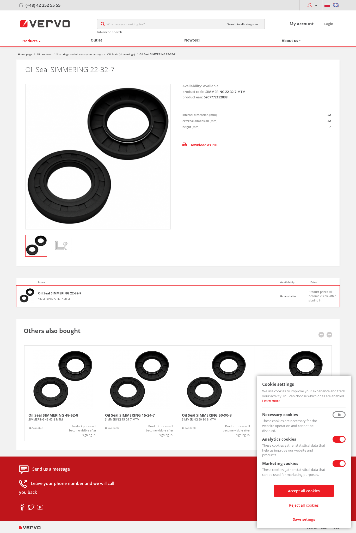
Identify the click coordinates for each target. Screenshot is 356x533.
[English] (336, 5)
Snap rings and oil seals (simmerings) (79, 54)
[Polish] (327, 5)
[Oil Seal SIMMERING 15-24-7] (139, 393)
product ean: (192, 97)
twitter (31, 507)
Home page (25, 54)
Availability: (192, 86)
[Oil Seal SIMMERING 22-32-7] (98, 156)
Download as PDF (203, 145)
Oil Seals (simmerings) (121, 54)
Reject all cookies (304, 505)
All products (44, 54)
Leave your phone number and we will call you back (66, 488)
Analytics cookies (279, 439)
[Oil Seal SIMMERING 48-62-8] (62, 393)
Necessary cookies (280, 414)
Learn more (271, 400)
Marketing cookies (280, 463)
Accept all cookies (304, 490)
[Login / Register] (310, 5)
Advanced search (109, 32)
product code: (193, 91)
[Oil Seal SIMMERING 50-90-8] (216, 393)
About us (290, 40)
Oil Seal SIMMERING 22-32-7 (59, 293)
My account (302, 24)
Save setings (304, 519)
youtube (40, 507)
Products (29, 40)
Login (328, 23)
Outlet (96, 40)
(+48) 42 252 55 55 (43, 5)
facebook (22, 507)
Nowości (192, 40)
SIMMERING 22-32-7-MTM (54, 299)
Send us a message (51, 469)
